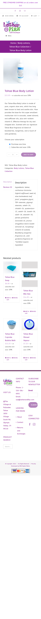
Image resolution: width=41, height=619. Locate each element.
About (19, 417)
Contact (20, 422)
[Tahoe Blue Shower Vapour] (30, 324)
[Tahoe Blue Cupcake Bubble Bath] (11, 324)
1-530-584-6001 (20, 391)
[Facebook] (29, 424)
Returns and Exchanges (20, 431)
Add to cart (28, 154)
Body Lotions (19, 168)
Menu (9, 36)
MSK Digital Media (24, 466)
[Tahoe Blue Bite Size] (30, 274)
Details (15, 298)
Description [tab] (7, 182)
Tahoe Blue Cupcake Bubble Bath (10, 337)
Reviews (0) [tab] (7, 187)
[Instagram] (34, 424)
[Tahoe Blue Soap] (11, 267)
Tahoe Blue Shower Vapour (28, 337)
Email (30, 390)
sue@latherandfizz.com (25, 400)
